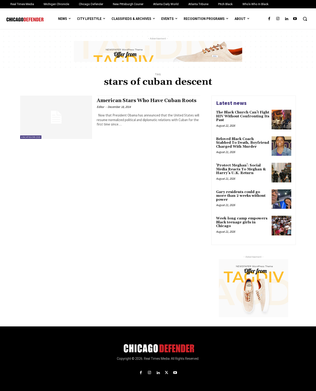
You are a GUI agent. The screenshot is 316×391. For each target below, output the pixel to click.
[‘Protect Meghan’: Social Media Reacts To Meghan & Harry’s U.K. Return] (281, 172)
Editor (100, 107)
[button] (304, 18)
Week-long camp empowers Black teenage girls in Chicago (241, 222)
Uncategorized (30, 137)
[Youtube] (295, 19)
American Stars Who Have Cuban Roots (146, 101)
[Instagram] (278, 19)
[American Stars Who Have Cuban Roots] (56, 117)
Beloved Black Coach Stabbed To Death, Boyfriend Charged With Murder (242, 143)
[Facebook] (269, 19)
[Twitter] (167, 373)
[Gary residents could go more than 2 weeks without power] (281, 199)
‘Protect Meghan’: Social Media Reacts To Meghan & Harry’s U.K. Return (241, 169)
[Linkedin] (286, 19)
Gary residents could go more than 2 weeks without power (241, 196)
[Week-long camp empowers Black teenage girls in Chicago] (281, 225)
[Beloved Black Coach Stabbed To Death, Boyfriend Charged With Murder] (281, 146)
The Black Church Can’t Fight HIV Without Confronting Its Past (242, 116)
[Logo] (158, 348)
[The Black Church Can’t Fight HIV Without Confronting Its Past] (281, 119)
